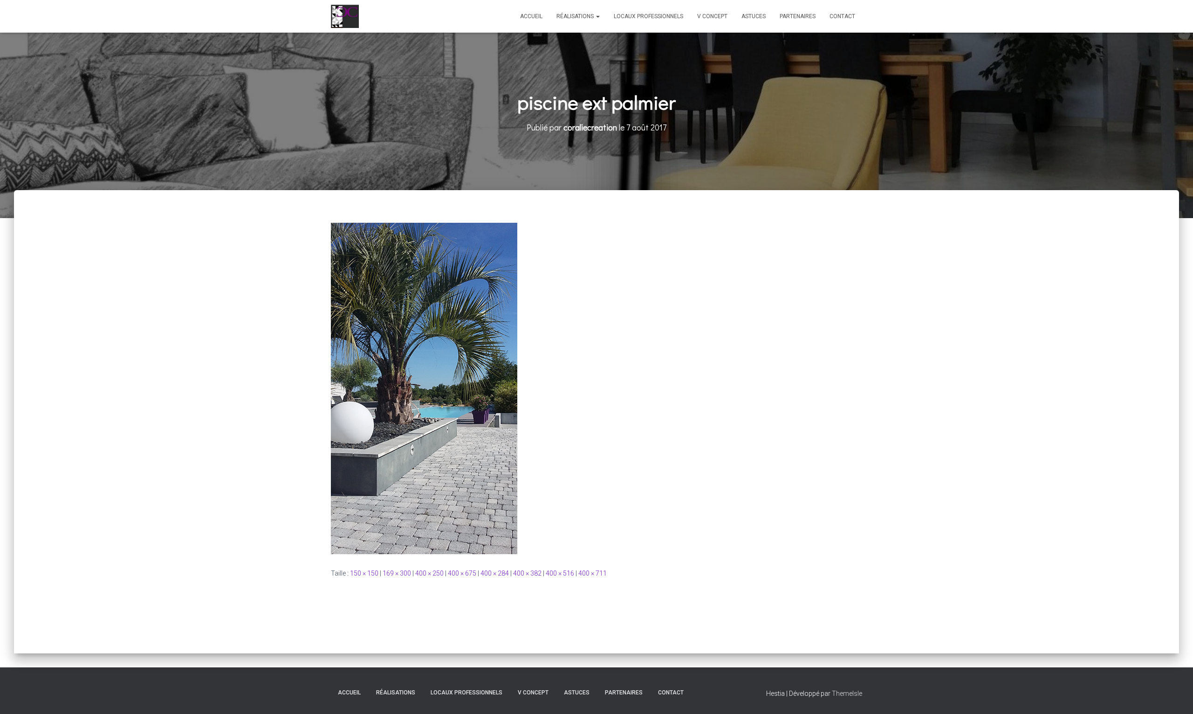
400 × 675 (462, 573)
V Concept (712, 16)
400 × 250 (429, 573)
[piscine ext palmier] (424, 387)
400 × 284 (494, 573)
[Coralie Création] (345, 16)
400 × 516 (560, 573)
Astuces (753, 16)
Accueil (531, 16)
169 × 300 (397, 573)
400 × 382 (527, 573)
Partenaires (798, 16)
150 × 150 (364, 573)
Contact (842, 16)
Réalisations (575, 16)
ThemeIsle (847, 693)
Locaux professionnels (648, 16)
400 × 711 (592, 573)
